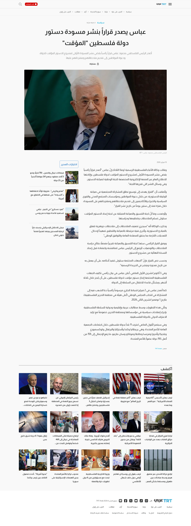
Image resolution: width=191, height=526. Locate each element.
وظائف (143, 513)
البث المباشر (30, 4)
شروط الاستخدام (132, 513)
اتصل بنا (151, 513)
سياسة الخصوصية (118, 513)
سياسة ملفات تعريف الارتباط (99, 513)
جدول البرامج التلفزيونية (164, 513)
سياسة (100, 22)
